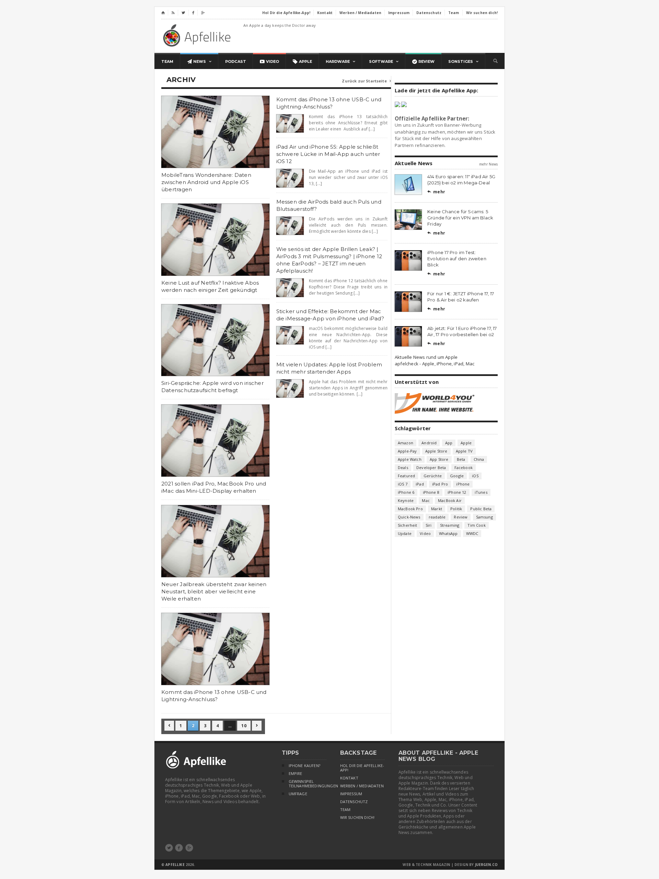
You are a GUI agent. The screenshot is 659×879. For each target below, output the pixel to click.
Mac (426, 500)
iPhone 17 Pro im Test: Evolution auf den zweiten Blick (456, 258)
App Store (439, 459)
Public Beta (481, 508)
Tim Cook (476, 525)
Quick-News (409, 517)
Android (429, 442)
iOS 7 (402, 484)
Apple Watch (409, 459)
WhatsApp (448, 533)
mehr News (488, 164)
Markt (436, 508)
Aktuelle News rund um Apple (426, 357)
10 (243, 726)
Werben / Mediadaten (362, 786)
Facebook (463, 467)
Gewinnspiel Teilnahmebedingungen (307, 783)
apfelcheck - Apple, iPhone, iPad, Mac (434, 364)
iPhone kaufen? (304, 765)
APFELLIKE (174, 864)
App (449, 442)
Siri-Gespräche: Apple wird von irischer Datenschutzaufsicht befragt (212, 386)
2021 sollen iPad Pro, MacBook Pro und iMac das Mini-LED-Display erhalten (213, 487)
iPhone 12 (457, 492)
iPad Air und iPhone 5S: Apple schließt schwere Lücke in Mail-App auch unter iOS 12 (328, 154)
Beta (461, 459)
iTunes (481, 492)
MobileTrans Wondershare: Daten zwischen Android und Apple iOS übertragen (206, 182)
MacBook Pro (410, 508)
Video (425, 533)
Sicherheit (407, 525)
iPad (420, 484)
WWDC (472, 533)
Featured (406, 475)
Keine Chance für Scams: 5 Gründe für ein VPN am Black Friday (460, 218)
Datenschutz (354, 801)
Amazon (405, 442)
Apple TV (464, 451)
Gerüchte (433, 475)
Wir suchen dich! (357, 817)
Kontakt (349, 778)
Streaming (450, 525)
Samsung (484, 517)
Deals (403, 467)
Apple (466, 442)
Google (457, 475)
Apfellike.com (198, 35)
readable (437, 517)
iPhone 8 (431, 492)
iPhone (463, 484)
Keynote (406, 500)
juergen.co (486, 864)
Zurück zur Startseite (366, 80)
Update (405, 533)
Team (345, 809)
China (479, 459)
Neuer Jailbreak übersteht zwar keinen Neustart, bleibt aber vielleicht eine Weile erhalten (213, 591)
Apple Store (436, 451)
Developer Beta (431, 467)
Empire (295, 773)
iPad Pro (440, 484)
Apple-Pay (407, 451)
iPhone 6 (406, 492)
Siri (429, 525)
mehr (436, 192)
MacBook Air (450, 500)
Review (460, 517)
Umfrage (298, 793)
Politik (456, 508)
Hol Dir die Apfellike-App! (362, 768)
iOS (475, 475)
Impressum (351, 793)
